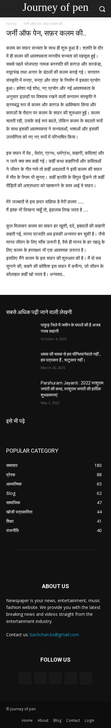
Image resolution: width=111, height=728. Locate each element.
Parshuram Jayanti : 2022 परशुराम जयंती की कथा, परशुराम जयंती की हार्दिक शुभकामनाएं (72, 388)
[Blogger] (25, 678)
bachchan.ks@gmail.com (54, 634)
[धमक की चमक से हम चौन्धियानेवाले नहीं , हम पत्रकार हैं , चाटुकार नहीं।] (21, 361)
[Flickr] (55, 678)
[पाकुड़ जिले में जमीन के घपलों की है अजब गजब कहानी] (21, 332)
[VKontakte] (86, 678)
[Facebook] (40, 678)
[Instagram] (71, 678)
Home (11, 23)
